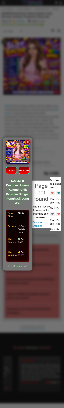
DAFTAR (24, 170)
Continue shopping (37, 224)
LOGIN (11, 170)
